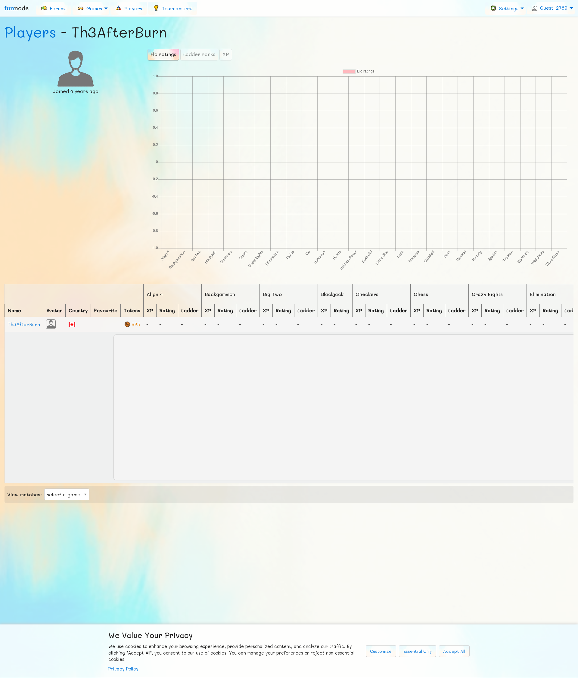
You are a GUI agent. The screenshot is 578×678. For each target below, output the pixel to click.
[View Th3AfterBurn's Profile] (51, 323)
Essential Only (417, 651)
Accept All (454, 651)
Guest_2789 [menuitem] (552, 8)
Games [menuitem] (92, 8)
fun (16, 8)
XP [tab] (225, 54)
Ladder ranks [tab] (199, 54)
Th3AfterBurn (24, 324)
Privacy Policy (123, 669)
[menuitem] (53, 8)
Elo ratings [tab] (163, 54)
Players (30, 32)
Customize (381, 651)
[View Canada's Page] (72, 324)
